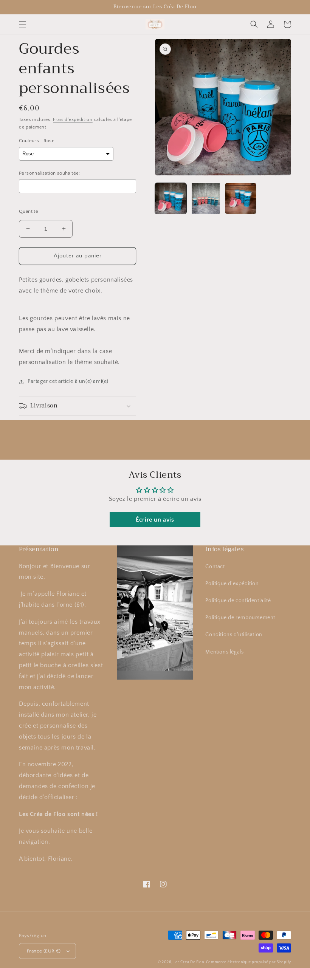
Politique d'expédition (232, 584)
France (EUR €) (44, 951)
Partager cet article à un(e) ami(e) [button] (68, 381)
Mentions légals (224, 652)
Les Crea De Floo (189, 962)
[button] (22, 24)
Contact (215, 567)
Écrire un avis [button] (155, 519)
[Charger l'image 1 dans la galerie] (170, 198)
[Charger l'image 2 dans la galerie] (206, 198)
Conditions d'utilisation (233, 635)
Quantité (28, 211)
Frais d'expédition (73, 119)
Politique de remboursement (240, 618)
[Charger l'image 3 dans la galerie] (240, 198)
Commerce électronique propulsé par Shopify (248, 962)
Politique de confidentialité (238, 601)
